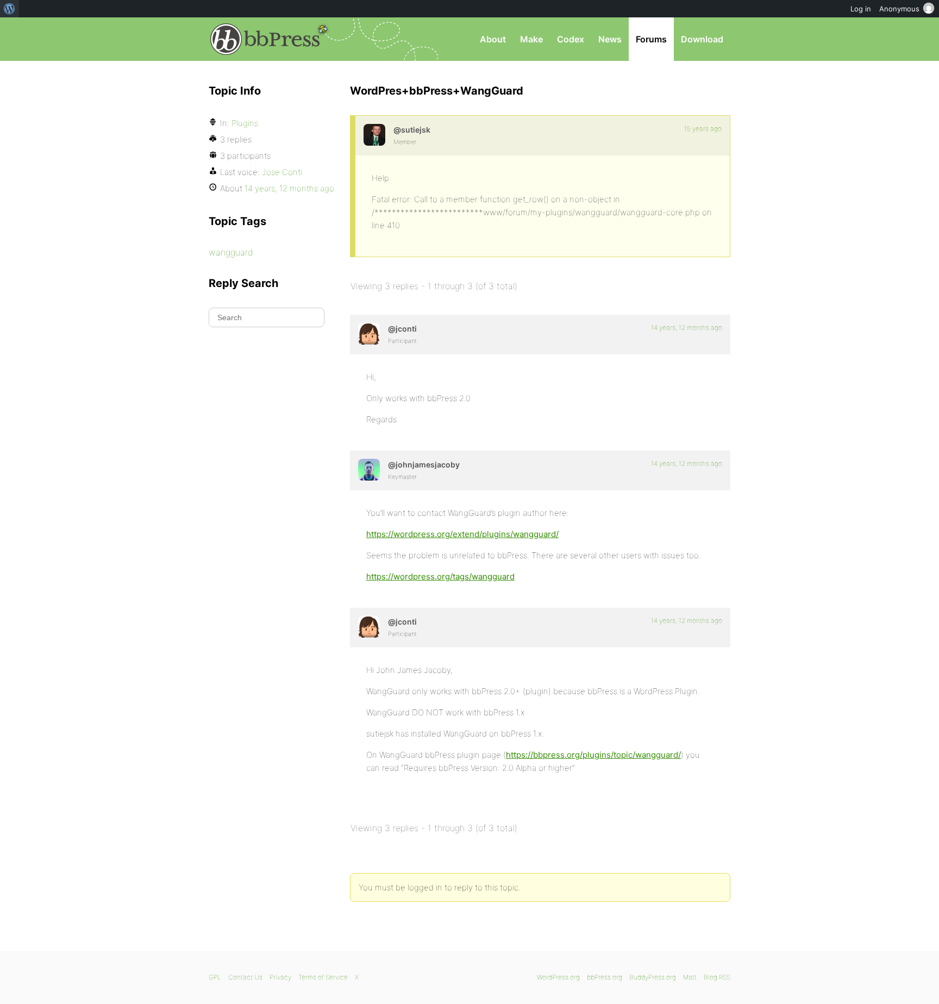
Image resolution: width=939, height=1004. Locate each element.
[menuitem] (9, 8)
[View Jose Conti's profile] (369, 334)
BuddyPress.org (652, 977)
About (493, 39)
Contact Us (245, 977)
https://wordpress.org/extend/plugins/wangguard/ (462, 534)
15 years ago (703, 128)
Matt (690, 977)
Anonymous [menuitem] (899, 8)
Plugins (244, 123)
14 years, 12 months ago (686, 327)
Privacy (280, 977)
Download (702, 39)
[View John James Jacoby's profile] (369, 470)
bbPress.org (265, 39)
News (610, 39)
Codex (570, 39)
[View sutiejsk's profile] (374, 135)
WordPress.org (558, 977)
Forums (651, 39)
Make (531, 39)
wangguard (231, 252)
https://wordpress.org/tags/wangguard (440, 576)
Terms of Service (323, 977)
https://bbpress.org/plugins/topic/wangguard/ (593, 755)
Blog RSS (717, 977)
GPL (215, 977)
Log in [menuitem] (860, 8)
